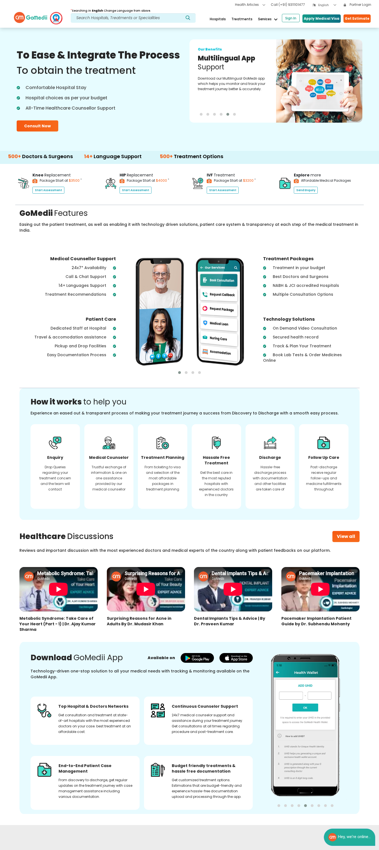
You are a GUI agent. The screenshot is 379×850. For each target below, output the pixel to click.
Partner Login (360, 4)
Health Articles (247, 4)
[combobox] (327, 5)
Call (288, 4)
